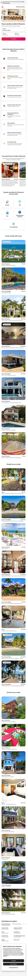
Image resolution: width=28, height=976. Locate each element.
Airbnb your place (20, 7)
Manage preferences (13, 967)
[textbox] (7, 35)
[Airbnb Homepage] (3, 7)
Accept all (13, 960)
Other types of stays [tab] (16, 924)
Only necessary (13, 964)
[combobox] (13, 30)
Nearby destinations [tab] (6, 924)
